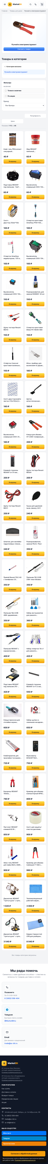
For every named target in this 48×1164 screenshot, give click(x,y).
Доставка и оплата (9, 1092)
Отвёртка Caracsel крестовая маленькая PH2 (12, 364)
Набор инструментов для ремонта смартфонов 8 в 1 (34, 614)
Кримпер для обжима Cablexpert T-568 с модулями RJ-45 (34, 864)
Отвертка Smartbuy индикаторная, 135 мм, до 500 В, (12, 257)
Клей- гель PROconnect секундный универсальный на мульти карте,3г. (12, 150)
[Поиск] (30, 4)
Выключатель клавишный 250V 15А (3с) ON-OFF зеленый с (35, 257)
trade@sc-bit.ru (10, 1119)
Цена (13, 121)
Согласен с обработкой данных (24, 1154)
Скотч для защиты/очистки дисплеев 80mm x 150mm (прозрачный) (33, 828)
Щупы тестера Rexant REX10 (12, 329)
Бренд (6, 101)
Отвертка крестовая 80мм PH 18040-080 (34, 329)
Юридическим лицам (10, 1099)
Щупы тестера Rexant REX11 (12, 507)
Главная (4, 11)
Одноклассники (9, 1144)
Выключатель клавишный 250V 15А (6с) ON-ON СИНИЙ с (12, 293)
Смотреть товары (24, 49)
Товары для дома (16, 11)
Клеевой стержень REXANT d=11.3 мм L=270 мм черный (33, 685)
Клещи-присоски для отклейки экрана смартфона (12, 721)
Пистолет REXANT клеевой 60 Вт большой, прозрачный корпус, (12, 828)
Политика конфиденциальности (12, 1072)
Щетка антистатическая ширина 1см (33, 400)
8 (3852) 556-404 (11, 1116)
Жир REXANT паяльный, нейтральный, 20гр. (34, 150)
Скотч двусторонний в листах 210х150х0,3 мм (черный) (12, 400)
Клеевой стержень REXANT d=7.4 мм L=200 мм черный (11, 471)
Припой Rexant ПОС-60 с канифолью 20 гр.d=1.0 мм (12, 578)
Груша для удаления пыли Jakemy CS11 (34, 507)
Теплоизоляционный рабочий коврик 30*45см (34, 899)
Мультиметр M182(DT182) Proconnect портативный (31, 757)
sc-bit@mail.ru (10, 1122)
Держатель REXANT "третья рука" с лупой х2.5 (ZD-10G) (12, 899)
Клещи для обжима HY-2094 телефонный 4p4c (34, 436)
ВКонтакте (7, 1133)
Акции (4, 1102)
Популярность (35, 116)
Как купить (6, 1089)
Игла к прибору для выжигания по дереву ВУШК (34, 364)
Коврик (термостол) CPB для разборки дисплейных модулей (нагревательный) (34, 935)
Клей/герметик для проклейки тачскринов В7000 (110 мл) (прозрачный (12, 757)
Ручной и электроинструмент (15, 72)
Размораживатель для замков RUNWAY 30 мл (35, 293)
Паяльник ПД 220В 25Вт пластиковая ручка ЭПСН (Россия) (34, 578)
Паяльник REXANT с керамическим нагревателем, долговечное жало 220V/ (11, 650)
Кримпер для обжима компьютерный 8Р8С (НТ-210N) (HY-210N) (34, 792)
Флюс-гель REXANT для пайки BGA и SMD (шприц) (12, 864)
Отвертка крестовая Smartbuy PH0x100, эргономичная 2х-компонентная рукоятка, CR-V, (34, 221)
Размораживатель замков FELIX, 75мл (34, 543)
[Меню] (5, 4)
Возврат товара (8, 1095)
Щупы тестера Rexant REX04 (34, 471)
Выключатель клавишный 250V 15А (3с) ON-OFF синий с (34, 186)
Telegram (6, 1138)
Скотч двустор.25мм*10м (11, 221)
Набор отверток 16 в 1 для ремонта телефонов (35, 650)
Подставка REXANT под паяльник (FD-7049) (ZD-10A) (11, 685)
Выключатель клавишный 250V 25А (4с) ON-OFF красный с (13, 436)
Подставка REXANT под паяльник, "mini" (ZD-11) (11, 186)
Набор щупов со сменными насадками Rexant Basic (35, 721)
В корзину (12, 161)
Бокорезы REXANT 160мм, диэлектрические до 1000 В (12, 792)
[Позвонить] (35, 4)
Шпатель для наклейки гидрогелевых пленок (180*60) (12, 543)
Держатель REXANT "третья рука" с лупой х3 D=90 (12, 935)
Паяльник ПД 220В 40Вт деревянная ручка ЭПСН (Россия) (12, 614)
